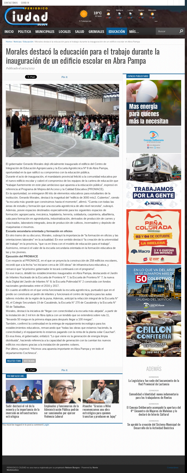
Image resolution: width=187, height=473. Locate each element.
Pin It (64, 77)
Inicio (9, 31)
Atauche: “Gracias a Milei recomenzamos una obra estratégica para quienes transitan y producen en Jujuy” (99, 411)
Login (46, 425)
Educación (117, 31)
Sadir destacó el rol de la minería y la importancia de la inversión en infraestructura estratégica (22, 411)
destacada (29, 360)
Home (9, 41)
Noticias (17, 41)
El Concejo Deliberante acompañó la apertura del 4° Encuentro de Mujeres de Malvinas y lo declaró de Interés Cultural (154, 411)
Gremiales (96, 31)
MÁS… (134, 31)
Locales (65, 31)
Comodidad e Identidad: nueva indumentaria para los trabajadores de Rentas (153, 395)
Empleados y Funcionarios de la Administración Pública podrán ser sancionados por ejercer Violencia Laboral (61, 411)
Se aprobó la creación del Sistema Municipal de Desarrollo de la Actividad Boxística (153, 426)
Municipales (44, 31)
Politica (24, 31)
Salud (79, 31)
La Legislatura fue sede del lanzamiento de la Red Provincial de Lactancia (153, 382)
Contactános (172, 467)
